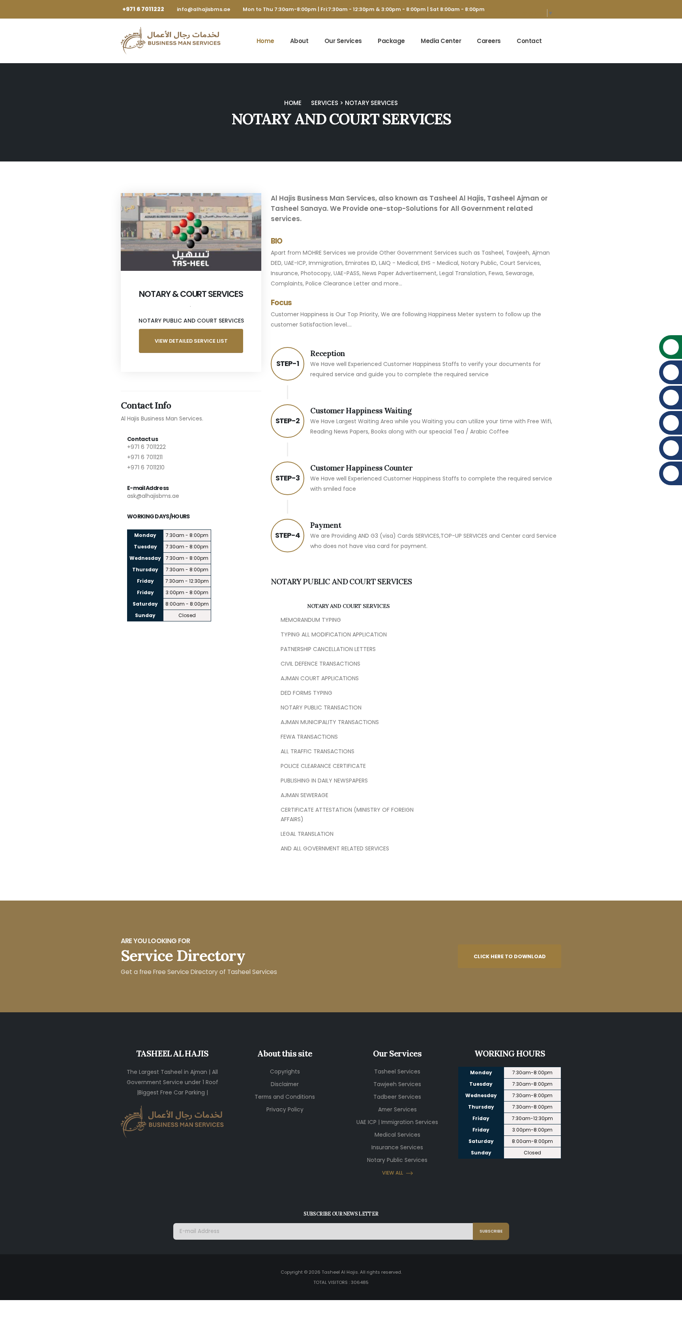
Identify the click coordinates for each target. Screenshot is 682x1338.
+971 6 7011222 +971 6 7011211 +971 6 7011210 (146, 457)
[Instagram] (492, 1172)
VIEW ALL (392, 1172)
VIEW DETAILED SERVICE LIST (191, 341)
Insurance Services (397, 1147)
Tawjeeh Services (397, 1084)
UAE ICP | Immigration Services (397, 1122)
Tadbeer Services (397, 1097)
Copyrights (285, 1071)
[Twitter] (509, 1172)
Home (265, 41)
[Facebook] (527, 1172)
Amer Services (397, 1109)
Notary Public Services (397, 1160)
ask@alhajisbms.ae (153, 496)
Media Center (441, 41)
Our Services (343, 41)
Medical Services (397, 1135)
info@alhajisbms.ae (203, 9)
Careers (489, 41)
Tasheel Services (397, 1071)
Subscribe (491, 1231)
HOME (293, 103)
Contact (529, 41)
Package (391, 41)
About (299, 41)
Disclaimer (285, 1084)
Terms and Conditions (285, 1097)
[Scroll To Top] (668, 1329)
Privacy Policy (285, 1109)
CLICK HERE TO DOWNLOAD (510, 956)
